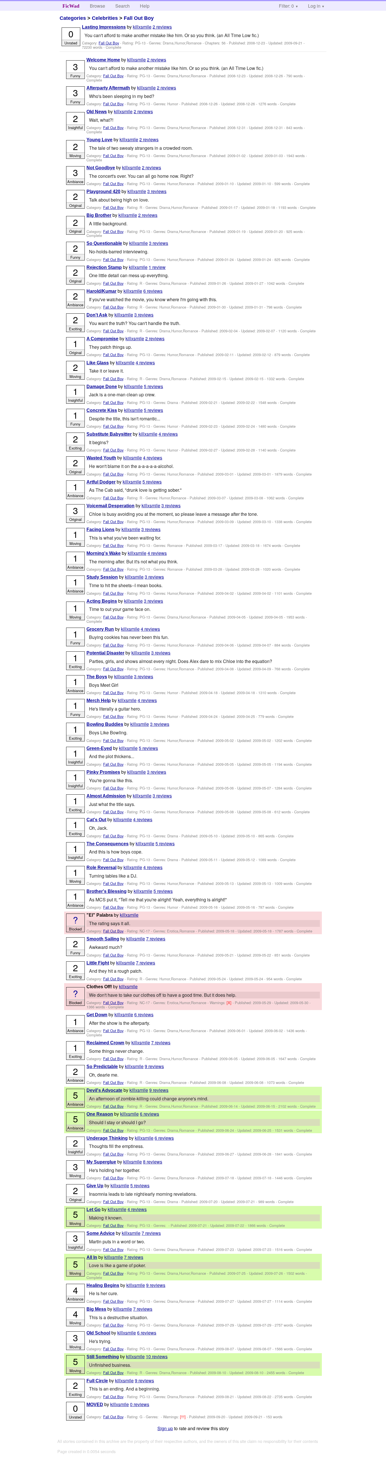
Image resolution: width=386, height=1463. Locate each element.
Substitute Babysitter (109, 434)
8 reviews (152, 1161)
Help (144, 6)
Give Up (94, 1185)
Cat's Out (96, 819)
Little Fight (97, 963)
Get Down (96, 1014)
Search (122, 6)
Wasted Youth (101, 457)
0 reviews (139, 1404)
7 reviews (155, 938)
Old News (96, 111)
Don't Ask (96, 315)
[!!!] (183, 1416)
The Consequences (107, 843)
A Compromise (102, 338)
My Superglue (101, 1162)
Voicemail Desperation (110, 505)
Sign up (165, 1428)
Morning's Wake (103, 553)
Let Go (93, 1209)
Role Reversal (101, 867)
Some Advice (100, 1233)
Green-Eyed (99, 748)
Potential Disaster (105, 653)
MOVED (94, 1404)
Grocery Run (100, 629)
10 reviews (157, 1356)
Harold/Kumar (101, 291)
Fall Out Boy (139, 18)
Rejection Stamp (104, 267)
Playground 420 (103, 191)
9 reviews (154, 1066)
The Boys (96, 676)
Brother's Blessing (106, 891)
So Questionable (104, 243)
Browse (97, 6)
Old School (98, 1333)
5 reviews (153, 386)
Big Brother (98, 215)
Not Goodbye (100, 167)
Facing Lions (100, 529)
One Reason (99, 1114)
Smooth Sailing (102, 938)
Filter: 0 (286, 6)
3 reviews (156, 191)
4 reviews (145, 362)
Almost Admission (106, 795)
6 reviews (152, 291)
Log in (314, 6)
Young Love (99, 139)
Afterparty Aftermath (108, 87)
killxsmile (142, 26)
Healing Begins (102, 1285)
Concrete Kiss (101, 410)
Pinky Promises (103, 772)
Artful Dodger (101, 482)
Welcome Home (103, 59)
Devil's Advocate (104, 1090)
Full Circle (97, 1380)
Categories (73, 18)
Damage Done (101, 386)
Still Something (102, 1356)
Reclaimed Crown (105, 1042)
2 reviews (162, 26)
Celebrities (105, 18)
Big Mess (96, 1309)
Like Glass (97, 362)
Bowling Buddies (104, 724)
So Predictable (102, 1066)
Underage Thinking (107, 1138)
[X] (230, 1002)
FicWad (70, 6)
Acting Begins (101, 601)
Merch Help (98, 700)
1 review (157, 267)
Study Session (102, 577)
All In (91, 1257)
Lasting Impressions (104, 27)
